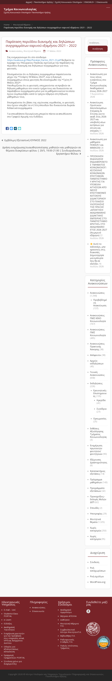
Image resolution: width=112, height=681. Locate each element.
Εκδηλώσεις (96, 383)
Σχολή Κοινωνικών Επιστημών (68, 2)
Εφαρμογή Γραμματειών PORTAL (14, 656)
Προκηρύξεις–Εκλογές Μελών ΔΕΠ (98, 499)
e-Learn (7, 619)
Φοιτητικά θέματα (32, 51)
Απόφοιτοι (95, 355)
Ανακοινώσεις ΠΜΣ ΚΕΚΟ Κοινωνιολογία (98, 318)
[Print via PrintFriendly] (19, 128)
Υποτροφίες (96, 513)
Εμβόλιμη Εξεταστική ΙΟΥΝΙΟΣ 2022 (25, 140)
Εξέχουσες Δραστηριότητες (98, 461)
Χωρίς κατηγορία (95, 529)
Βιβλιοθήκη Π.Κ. (67, 635)
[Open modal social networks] (15, 128)
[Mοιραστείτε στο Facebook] (7, 128)
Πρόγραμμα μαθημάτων (96, 481)
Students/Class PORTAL (11, 614)
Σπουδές (94, 507)
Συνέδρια (101, 408)
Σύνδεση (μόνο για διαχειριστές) (13, 662)
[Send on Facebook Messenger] (11, 128)
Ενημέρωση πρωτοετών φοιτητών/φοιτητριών (96, 449)
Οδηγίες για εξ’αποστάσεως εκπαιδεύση (11, 649)
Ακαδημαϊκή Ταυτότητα (9, 628)
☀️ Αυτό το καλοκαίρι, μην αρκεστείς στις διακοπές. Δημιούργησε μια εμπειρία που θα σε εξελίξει (98, 253)
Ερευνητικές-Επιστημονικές (100, 393)
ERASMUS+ (89, 2)
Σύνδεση (94, 562)
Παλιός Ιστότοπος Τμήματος (69, 646)
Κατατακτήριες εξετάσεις (97, 472)
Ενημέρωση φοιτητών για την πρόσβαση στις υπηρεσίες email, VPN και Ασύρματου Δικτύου (14, 638)
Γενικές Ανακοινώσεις (97, 373)
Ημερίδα (101, 400)
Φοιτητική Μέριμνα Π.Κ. (69, 624)
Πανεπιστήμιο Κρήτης (43, 2)
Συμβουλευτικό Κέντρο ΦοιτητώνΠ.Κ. (70, 630)
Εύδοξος (8, 623)
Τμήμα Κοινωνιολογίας (20, 9)
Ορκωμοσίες (99, 418)
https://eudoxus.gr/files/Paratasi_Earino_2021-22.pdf (34, 60)
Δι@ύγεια (64, 619)
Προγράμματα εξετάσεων (97, 489)
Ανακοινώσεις (15, 51)
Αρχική (29, 2)
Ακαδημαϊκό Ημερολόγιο (66, 611)
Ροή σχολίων (97, 576)
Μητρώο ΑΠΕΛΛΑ (68, 616)
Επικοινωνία (101, 2)
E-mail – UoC (10, 609)
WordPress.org (97, 582)
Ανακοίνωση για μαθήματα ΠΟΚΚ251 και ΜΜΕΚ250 (98, 143)
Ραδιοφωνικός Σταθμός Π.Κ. (67, 640)
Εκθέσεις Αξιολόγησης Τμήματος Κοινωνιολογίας (98, 432)
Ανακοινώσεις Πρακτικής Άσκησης (97, 346)
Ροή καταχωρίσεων (98, 569)
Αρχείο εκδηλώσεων (97, 362)
